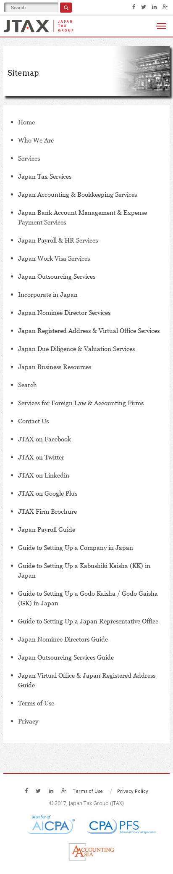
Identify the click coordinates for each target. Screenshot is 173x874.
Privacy (28, 721)
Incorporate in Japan (48, 294)
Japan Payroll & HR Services (58, 240)
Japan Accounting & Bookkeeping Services (77, 194)
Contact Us (33, 421)
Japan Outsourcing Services (56, 276)
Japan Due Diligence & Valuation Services (76, 348)
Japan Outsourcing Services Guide (66, 657)
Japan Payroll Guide (46, 529)
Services (29, 158)
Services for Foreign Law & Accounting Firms (81, 403)
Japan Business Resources (54, 366)
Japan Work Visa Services (54, 258)
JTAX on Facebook (44, 439)
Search (27, 384)
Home (26, 122)
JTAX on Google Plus (47, 493)
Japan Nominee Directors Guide (63, 639)
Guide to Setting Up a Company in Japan (75, 547)
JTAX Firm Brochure (47, 511)
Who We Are (36, 140)
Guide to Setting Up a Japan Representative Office (88, 621)
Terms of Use (36, 703)
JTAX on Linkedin (43, 475)
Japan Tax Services (44, 176)
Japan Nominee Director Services (64, 312)
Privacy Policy (132, 791)
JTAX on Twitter (41, 457)
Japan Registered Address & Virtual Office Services (89, 330)
